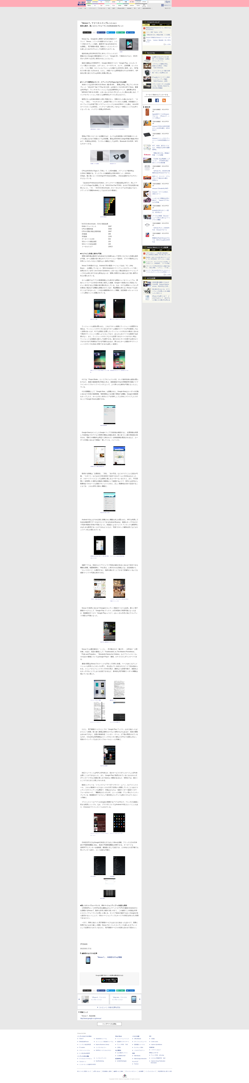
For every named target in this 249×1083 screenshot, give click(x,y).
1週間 (160, 24)
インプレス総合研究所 (85, 1044)
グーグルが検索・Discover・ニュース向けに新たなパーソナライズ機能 (161, 217)
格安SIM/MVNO (147, 8)
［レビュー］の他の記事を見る (109, 1007)
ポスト (88, 32)
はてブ (112, 32)
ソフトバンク (92, 8)
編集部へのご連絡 (118, 1071)
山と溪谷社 (118, 1050)
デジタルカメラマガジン (85, 1058)
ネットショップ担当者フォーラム (104, 1041)
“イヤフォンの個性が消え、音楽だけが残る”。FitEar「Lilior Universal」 (160, 66)
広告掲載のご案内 (107, 1071)
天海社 (153, 1038)
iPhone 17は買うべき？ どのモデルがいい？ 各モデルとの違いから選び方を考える (161, 298)
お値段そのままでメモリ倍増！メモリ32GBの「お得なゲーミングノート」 (160, 59)
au (85, 8)
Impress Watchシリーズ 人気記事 (157, 247)
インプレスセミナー (101, 1047)
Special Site (151, 53)
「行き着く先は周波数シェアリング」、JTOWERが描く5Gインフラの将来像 (161, 160)
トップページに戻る (109, 1024)
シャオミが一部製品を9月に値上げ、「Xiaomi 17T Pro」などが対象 (161, 200)
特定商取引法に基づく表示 (165, 1071)
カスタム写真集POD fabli (158, 1058)
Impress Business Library (102, 1044)
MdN (133, 1053)
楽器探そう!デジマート (123, 1041)
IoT (139, 8)
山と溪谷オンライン (122, 1052)
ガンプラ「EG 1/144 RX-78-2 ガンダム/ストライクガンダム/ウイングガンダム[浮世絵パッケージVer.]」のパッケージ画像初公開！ (158, 272)
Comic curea (154, 1041)
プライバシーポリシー (131, 1071)
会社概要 (141, 1071)
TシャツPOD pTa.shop (157, 1055)
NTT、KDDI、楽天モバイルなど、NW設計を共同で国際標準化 (161, 147)
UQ (109, 8)
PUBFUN (151, 1047)
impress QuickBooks (156, 1044)
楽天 (114, 8)
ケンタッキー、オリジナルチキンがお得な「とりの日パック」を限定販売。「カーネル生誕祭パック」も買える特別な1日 (158, 263)
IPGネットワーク (153, 1052)
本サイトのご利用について (84, 1071)
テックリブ (135, 1061)
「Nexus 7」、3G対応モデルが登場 (109, 957)
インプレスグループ (150, 1071)
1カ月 (168, 24)
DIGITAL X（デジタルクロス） (104, 1050)
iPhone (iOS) (121, 8)
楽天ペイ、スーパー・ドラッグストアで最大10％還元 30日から (161, 178)
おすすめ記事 (151, 278)
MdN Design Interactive (140, 1058)
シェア (102, 32)
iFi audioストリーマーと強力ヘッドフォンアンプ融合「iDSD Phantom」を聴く (161, 79)
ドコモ (80, 8)
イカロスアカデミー (139, 1050)
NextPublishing (100, 1061)
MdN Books (137, 1055)
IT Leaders (82, 1047)
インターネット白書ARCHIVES (87, 1064)
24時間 (153, 24)
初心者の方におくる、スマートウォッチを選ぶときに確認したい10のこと (161, 291)
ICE (150, 1036)
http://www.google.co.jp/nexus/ (90, 1018)
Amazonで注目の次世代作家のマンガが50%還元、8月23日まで (161, 128)
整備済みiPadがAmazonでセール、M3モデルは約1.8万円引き (161, 240)
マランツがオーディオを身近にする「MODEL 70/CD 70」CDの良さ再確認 (161, 86)
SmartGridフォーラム (101, 1038)
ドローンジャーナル (84, 1050)
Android (129, 8)
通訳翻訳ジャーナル (139, 1044)
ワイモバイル (101, 8)
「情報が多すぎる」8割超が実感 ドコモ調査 (158, 34)
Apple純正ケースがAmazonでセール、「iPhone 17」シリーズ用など (160, 116)
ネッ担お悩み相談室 (84, 1053)
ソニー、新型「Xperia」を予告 (154, 32)
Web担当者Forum (84, 1041)
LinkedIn (132, 32)
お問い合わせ (96, 1071)
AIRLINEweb (137, 1038)
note (122, 32)
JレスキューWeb (138, 1047)
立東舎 (119, 1047)
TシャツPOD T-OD (122, 1044)
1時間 (146, 24)
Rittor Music (118, 1036)
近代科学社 (118, 1058)
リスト (94, 32)
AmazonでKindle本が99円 (160, 188)
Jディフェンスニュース (140, 1041)
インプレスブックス (101, 1058)
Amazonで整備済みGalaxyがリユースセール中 (158, 37)
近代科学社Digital (121, 1061)
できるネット (82, 1061)
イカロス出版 (135, 1036)
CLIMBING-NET (121, 1055)
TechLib (136, 1064)
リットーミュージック (123, 1038)
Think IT (81, 1038)
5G (135, 8)
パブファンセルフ (156, 1050)
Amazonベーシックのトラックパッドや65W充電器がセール (161, 140)
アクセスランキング (153, 22)
